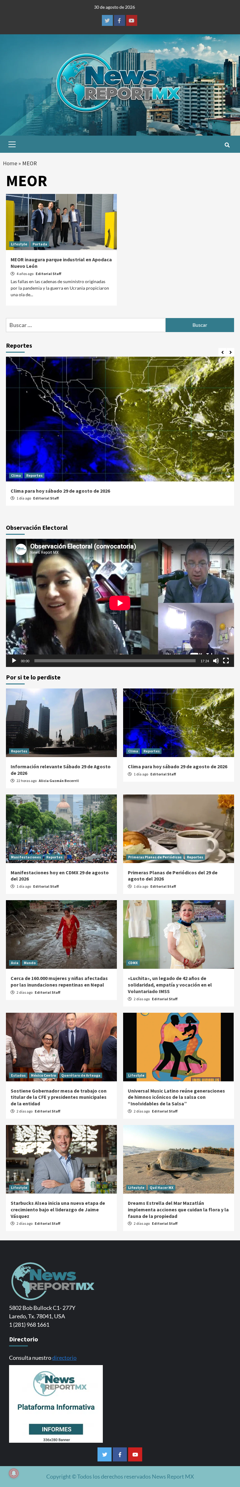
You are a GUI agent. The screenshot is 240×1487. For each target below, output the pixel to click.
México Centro (43, 1075)
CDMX (133, 962)
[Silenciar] (216, 661)
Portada (39, 244)
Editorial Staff (48, 273)
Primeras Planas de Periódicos (155, 857)
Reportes (34, 475)
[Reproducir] (14, 661)
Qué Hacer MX (161, 1187)
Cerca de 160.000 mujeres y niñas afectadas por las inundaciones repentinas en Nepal (59, 981)
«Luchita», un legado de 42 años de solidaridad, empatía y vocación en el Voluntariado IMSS (170, 984)
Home (10, 163)
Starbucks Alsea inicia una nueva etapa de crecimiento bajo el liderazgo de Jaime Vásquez (58, 1209)
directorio (64, 1357)
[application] (120, 603)
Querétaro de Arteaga (80, 1075)
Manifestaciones (26, 857)
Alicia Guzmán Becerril (59, 780)
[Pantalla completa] (226, 661)
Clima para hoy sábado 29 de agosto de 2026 (60, 491)
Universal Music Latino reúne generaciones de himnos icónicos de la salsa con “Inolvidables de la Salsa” (176, 1097)
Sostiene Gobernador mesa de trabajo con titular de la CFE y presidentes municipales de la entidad (59, 1097)
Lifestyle (19, 244)
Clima (16, 475)
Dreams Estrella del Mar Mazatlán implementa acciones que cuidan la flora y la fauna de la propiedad (178, 1209)
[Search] (227, 145)
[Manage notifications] (14, 1473)
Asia (14, 962)
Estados (18, 1075)
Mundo (30, 962)
